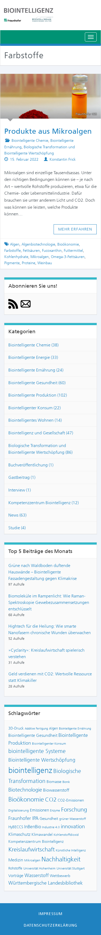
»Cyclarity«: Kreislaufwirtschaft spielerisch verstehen (46, 653)
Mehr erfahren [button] (75, 229)
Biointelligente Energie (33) (33, 357)
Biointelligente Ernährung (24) (35, 370)
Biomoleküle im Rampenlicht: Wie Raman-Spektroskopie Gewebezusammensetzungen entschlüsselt (48, 602)
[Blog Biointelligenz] (50, 15)
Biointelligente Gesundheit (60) (36, 382)
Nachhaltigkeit (61, 859)
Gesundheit (49, 818)
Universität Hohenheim (39, 868)
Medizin (15, 859)
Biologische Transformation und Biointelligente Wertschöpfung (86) (40, 449)
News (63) (17, 515)
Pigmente (12, 263)
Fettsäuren (31, 250)
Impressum (50, 914)
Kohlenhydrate (16, 257)
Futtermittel (73, 250)
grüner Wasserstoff (72, 819)
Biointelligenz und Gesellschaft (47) (40, 432)
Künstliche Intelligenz (71, 850)
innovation (73, 826)
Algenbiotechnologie (38, 244)
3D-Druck (16, 728)
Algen (14, 244)
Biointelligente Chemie (30, 140)
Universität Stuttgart (71, 868)
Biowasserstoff (56, 790)
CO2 (51, 799)
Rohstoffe (15, 868)
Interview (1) (19, 490)
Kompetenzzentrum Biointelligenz (36, 841)
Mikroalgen (39, 257)
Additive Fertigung (36, 728)
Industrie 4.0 (51, 827)
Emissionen (39, 810)
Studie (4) (17, 527)
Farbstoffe (12, 250)
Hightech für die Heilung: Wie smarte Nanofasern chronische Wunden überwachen (49, 629)
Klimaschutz (19, 834)
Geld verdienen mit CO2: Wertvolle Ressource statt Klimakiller (50, 677)
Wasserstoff (37, 875)
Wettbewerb (60, 876)
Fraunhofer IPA (23, 818)
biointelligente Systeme (37, 751)
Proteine (28, 263)
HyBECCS (15, 827)
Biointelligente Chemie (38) (33, 345)
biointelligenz (30, 770)
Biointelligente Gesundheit (32, 735)
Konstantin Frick (63, 159)
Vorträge (15, 875)
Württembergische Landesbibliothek (45, 883)
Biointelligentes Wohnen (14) (35, 420)
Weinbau (44, 263)
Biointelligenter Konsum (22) (34, 407)
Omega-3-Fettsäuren (68, 257)
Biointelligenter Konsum (49, 743)
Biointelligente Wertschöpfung (41, 760)
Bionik (66, 782)
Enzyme (55, 810)
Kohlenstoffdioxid (66, 835)
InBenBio (32, 826)
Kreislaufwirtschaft (31, 849)
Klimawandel (42, 834)
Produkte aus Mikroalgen (50, 80)
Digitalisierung (18, 810)
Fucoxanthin (52, 250)
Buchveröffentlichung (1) (30, 465)
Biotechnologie (25, 790)
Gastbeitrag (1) (21, 477)
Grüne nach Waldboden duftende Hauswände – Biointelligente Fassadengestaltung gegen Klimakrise (42, 572)
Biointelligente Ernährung (75, 728)
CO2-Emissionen (71, 800)
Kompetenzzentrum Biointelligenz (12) (43, 502)
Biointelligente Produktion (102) (37, 395)
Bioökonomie (68, 244)
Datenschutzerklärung (50, 925)
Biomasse (54, 781)
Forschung (74, 809)
